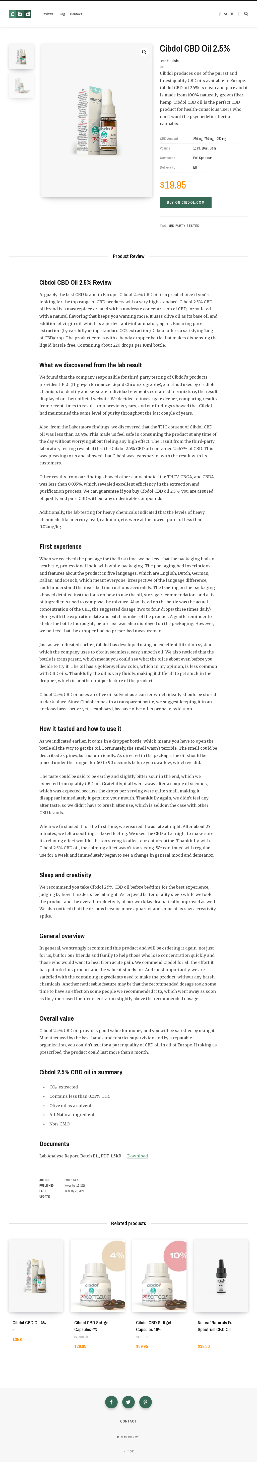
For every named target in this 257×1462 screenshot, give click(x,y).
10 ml (196, 148)
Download (137, 1155)
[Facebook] (111, 1402)
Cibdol (174, 61)
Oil (162, 67)
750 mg (209, 138)
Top (130, 1451)
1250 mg (220, 138)
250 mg (198, 138)
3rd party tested (184, 226)
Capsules (81, 1337)
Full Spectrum (202, 158)
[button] (144, 52)
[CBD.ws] (20, 14)
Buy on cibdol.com (186, 202)
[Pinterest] (145, 1402)
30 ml (205, 148)
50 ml (213, 148)
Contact (128, 1421)
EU (195, 167)
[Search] (243, 14)
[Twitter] (128, 1402)
